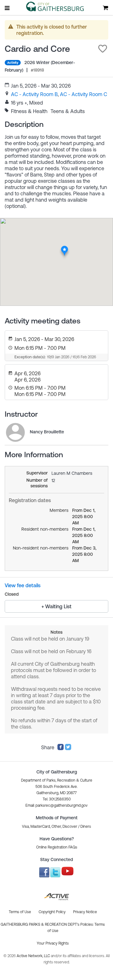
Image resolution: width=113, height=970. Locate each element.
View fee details (22, 585)
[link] (34, 94)
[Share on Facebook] (60, 748)
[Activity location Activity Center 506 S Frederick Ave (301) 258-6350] (64, 247)
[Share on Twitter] (68, 748)
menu (7, 7)
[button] (102, 48)
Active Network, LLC (34, 956)
